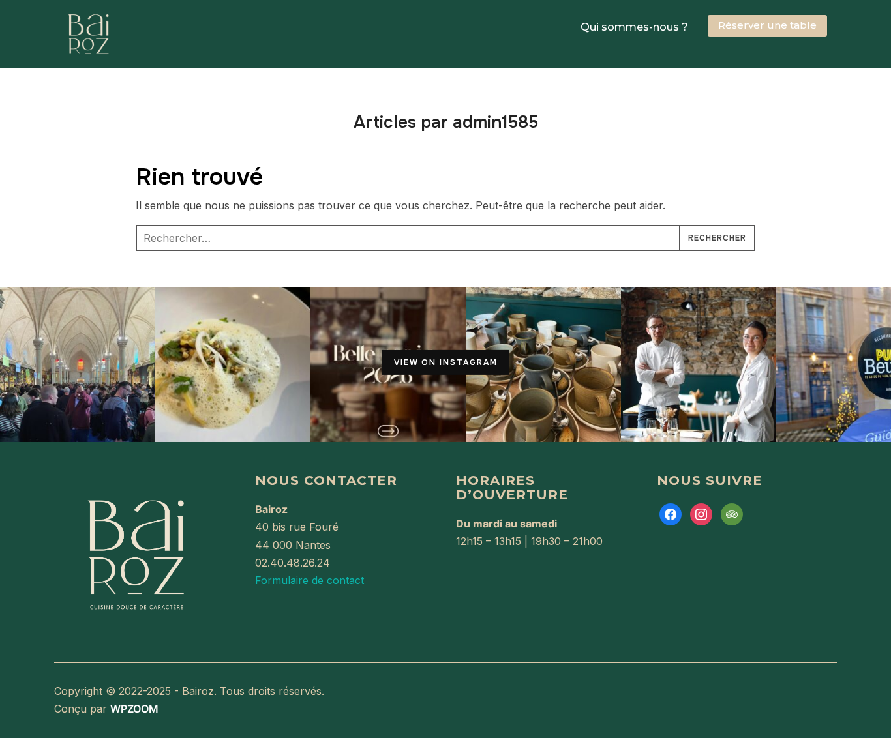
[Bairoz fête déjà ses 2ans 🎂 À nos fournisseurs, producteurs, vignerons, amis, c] (698, 364)
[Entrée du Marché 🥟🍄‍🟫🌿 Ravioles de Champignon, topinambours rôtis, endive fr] (232, 364)
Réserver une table (767, 25)
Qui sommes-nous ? (634, 27)
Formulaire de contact (309, 580)
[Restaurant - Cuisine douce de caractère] (135, 481)
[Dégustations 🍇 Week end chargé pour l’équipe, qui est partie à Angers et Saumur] (77, 364)
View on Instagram (446, 362)
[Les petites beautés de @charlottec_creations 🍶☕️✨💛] (543, 364)
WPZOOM (134, 708)
